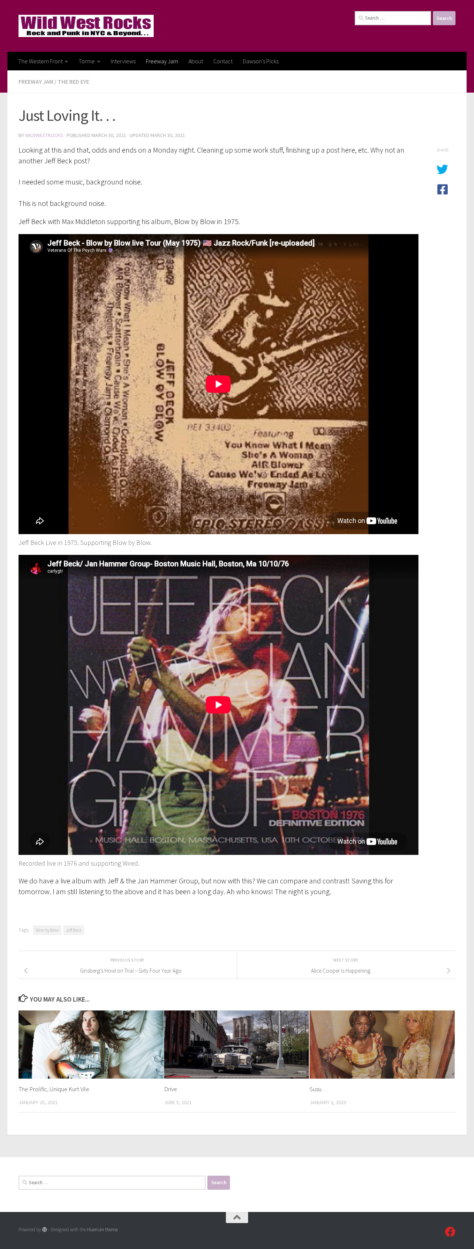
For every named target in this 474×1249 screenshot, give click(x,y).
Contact (223, 61)
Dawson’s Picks (260, 61)
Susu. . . (318, 1089)
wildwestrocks (44, 135)
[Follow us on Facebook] (450, 1232)
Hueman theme (102, 1229)
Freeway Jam (162, 61)
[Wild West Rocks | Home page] (86, 26)
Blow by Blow (47, 930)
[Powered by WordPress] (44, 1229)
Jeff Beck (73, 930)
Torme (87, 61)
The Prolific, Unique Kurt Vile (54, 1089)
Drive (170, 1089)
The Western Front (40, 61)
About (195, 61)
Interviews (123, 61)
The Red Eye (73, 81)
